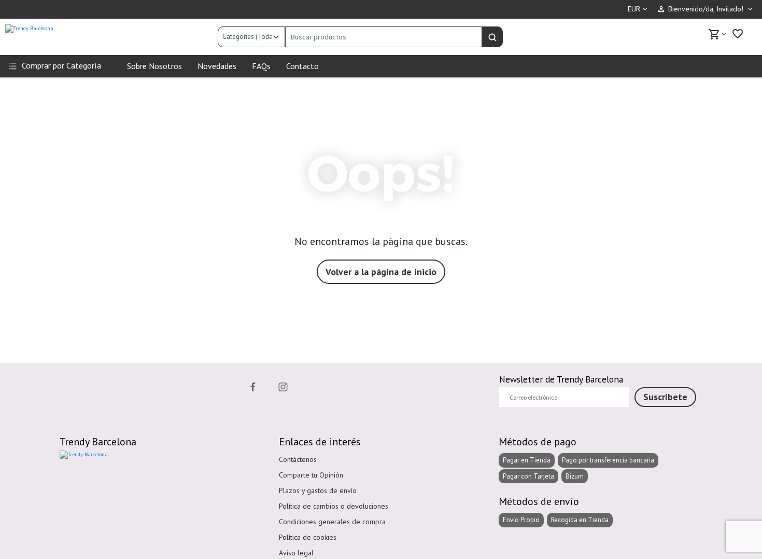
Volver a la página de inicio (381, 272)
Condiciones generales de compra (332, 521)
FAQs (261, 66)
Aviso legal (296, 552)
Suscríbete (665, 397)
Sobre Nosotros (154, 66)
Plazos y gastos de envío (318, 490)
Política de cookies (307, 537)
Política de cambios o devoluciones (333, 506)
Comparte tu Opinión (311, 475)
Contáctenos (298, 459)
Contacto (302, 66)
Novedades (216, 66)
